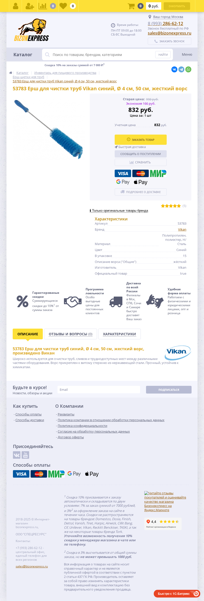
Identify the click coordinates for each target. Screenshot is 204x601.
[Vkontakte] (16, 455)
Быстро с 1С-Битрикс (174, 593)
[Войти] (15, 6)
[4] (175, 206)
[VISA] (123, 173)
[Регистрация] (30, 6)
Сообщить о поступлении (140, 154)
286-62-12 (165, 23)
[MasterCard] (140, 173)
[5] (179, 206)
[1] (163, 206)
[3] (171, 206)
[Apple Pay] (140, 182)
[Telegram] (181, 69)
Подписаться (168, 390)
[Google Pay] (123, 182)
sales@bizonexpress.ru (169, 33)
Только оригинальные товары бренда (119, 210)
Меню (187, 54)
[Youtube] (25, 455)
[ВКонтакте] (174, 69)
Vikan (182, 229)
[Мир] (158, 173)
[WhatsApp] (188, 69)
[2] (167, 206)
